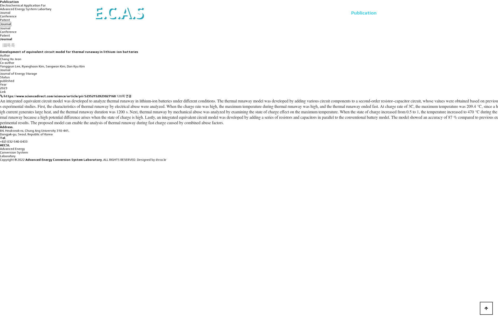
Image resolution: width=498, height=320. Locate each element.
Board (398, 13)
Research (295, 13)
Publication (364, 13)
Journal (5, 28)
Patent (5, 35)
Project (328, 13)
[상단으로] (486, 308)
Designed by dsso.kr (151, 160)
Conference (8, 32)
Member (261, 13)
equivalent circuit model (43, 100)
